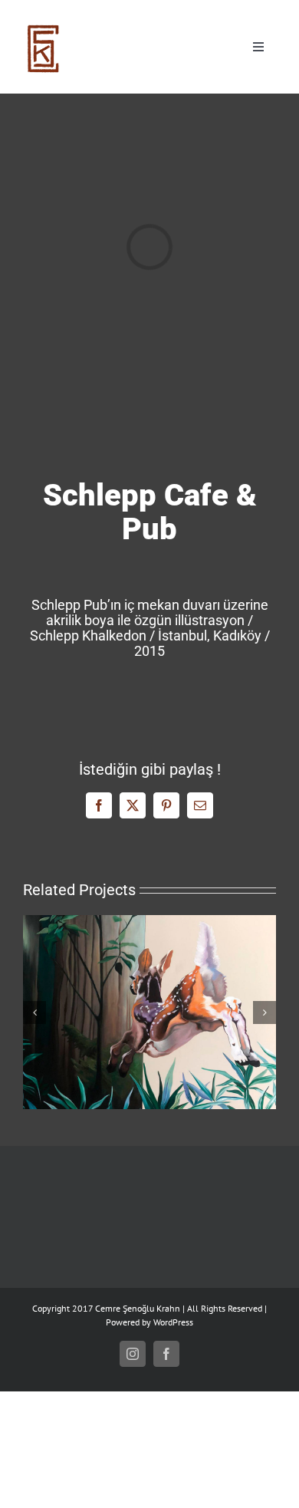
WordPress (173, 1322)
